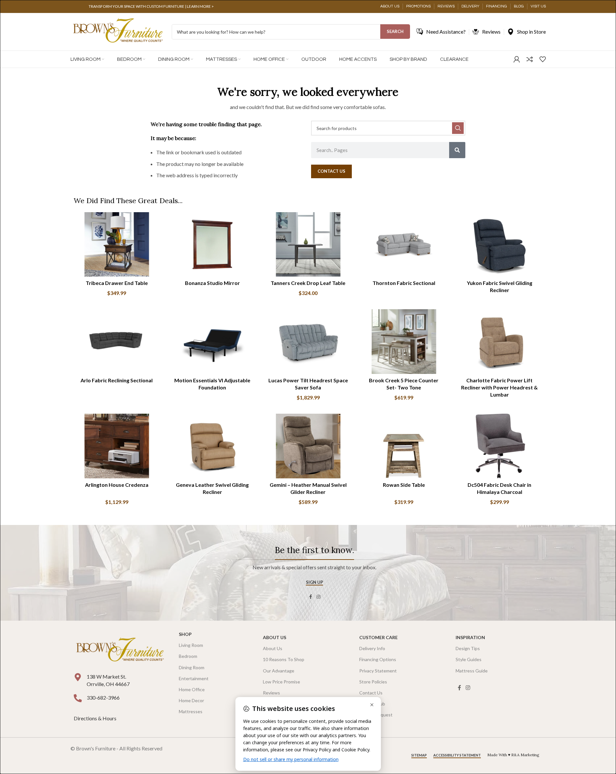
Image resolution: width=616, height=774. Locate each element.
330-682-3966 (103, 697)
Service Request (376, 714)
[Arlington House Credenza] (117, 446)
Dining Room (191, 667)
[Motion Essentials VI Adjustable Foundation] (212, 341)
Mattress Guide (472, 670)
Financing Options (377, 659)
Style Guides (468, 659)
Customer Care (378, 637)
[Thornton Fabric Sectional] (404, 244)
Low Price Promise (281, 681)
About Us (274, 637)
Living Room (191, 645)
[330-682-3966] (78, 698)
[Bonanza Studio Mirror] (212, 244)
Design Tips (468, 648)
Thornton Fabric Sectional (404, 283)
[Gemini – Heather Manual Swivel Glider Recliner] (308, 446)
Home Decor (191, 700)
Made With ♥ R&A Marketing (513, 754)
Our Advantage (278, 670)
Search (395, 31)
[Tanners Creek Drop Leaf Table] (308, 244)
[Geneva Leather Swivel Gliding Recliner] (212, 446)
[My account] (516, 59)
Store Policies (373, 681)
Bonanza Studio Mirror (212, 283)
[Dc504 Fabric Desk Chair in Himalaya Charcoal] (500, 446)
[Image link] (120, 650)
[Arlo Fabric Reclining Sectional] (117, 341)
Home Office (192, 689)
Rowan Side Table (404, 485)
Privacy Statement (378, 670)
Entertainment (194, 678)
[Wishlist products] (542, 59)
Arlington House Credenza (116, 485)
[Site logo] (117, 31)
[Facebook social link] (311, 597)
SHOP (185, 634)
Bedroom (188, 656)
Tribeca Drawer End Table (117, 283)
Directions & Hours (95, 718)
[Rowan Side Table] (404, 446)
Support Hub (372, 703)
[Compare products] (529, 59)
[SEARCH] (458, 128)
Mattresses (190, 711)
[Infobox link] (151, 6)
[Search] (457, 150)
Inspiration (470, 637)
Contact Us (371, 692)
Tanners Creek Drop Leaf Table (308, 283)
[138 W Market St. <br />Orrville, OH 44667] (78, 677)
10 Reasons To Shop (283, 659)
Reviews (271, 692)
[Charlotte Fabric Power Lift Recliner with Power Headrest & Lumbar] (500, 341)
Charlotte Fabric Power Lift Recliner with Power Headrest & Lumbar (499, 387)
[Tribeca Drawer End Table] (117, 244)
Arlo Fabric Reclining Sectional (117, 380)
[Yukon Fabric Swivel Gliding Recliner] (500, 244)
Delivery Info (372, 648)
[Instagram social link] (318, 597)
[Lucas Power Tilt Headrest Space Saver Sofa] (308, 341)
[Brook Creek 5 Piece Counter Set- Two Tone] (404, 341)
